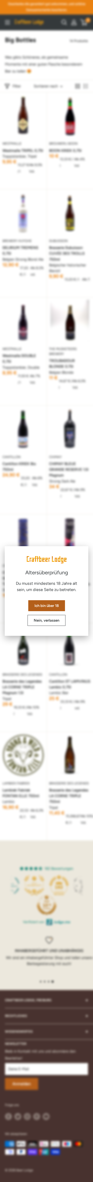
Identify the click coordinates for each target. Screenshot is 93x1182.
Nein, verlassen (46, 620)
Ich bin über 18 (46, 605)
